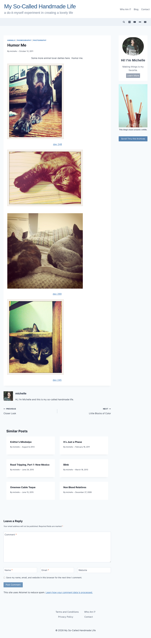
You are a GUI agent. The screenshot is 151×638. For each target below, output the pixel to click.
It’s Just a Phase (72, 442)
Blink (66, 464)
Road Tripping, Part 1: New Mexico (29, 464)
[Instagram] (129, 22)
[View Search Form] (124, 22)
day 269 (57, 294)
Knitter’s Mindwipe (21, 442)
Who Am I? (125, 9)
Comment (11, 534)
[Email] (145, 22)
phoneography (24, 40)
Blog (136, 9)
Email (45, 570)
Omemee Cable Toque (23, 487)
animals (11, 40)
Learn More (133, 75)
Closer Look (10, 411)
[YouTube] (134, 22)
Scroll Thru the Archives (133, 138)
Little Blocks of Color (100, 411)
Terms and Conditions (67, 612)
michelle (13, 51)
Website (82, 570)
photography (39, 40)
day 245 (57, 380)
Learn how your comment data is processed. (69, 592)
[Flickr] (140, 22)
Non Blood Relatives (74, 487)
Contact (145, 9)
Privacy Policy (65, 617)
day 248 (57, 144)
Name (9, 570)
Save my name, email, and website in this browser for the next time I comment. (44, 577)
